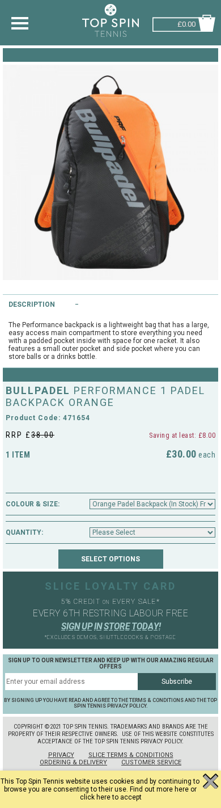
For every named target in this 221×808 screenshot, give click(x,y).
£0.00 (186, 23)
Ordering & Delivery (73, 762)
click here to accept (111, 797)
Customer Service (151, 762)
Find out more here (159, 789)
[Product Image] (110, 172)
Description (31, 304)
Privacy (61, 755)
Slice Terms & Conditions (130, 755)
